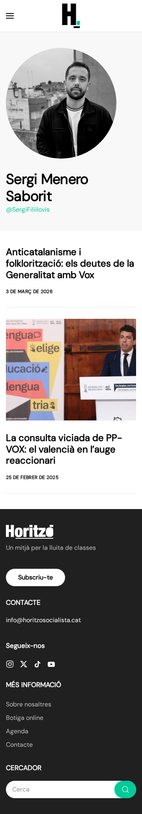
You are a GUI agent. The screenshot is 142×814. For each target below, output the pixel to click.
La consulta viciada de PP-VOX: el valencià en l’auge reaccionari (64, 449)
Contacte (19, 744)
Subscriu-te (35, 577)
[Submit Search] (125, 789)
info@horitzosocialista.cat (43, 620)
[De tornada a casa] (71, 16)
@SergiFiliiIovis (28, 209)
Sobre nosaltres (28, 704)
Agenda (17, 731)
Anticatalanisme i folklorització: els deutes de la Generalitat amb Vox (70, 263)
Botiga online (24, 718)
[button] (10, 16)
